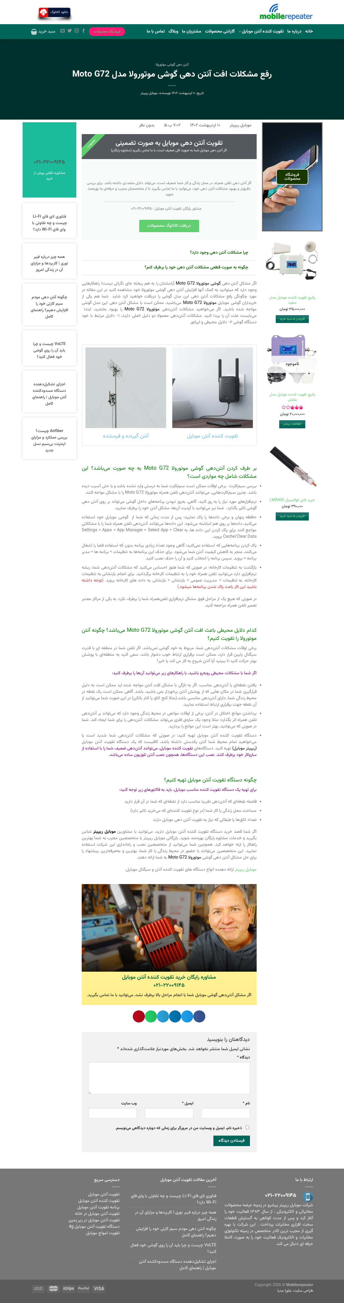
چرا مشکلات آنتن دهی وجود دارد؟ (219, 252)
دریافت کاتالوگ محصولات (169, 225)
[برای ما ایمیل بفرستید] (62, 31)
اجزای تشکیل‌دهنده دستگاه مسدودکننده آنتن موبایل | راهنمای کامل (49, 394)
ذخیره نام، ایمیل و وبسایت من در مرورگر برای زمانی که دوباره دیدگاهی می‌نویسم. (178, 1128)
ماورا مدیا (284, 1291)
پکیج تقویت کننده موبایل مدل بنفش (292, 397)
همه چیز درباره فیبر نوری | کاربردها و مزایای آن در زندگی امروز (49, 263)
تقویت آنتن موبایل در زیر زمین (94, 1220)
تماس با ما (156, 31)
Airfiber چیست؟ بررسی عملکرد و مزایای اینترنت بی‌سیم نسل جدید (49, 441)
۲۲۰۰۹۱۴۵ (144, 209)
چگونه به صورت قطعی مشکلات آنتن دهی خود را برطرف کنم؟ (196, 267)
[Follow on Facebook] (83, 31)
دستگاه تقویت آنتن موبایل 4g (94, 1226)
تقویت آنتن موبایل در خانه (97, 1214)
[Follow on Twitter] (69, 31)
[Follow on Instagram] (76, 31)
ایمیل (187, 1104)
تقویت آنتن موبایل (104, 1194)
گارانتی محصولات (220, 31)
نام (246, 1104)
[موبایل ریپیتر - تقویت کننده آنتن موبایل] (286, 12)
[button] (199, 1016)
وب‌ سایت (129, 1104)
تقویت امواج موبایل (103, 1233)
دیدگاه (243, 1058)
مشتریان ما (191, 31)
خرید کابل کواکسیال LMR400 (292, 500)
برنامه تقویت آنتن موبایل (98, 1207)
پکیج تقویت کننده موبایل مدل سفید (292, 300)
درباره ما (294, 31)
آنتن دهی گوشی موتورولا (172, 64)
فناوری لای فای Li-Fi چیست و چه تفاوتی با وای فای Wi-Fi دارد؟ (49, 223)
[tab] (169, 253)
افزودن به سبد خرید (292, 319)
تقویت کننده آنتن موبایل (263, 31)
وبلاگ (173, 31)
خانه (309, 31)
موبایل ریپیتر (149, 93)
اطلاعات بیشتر (292, 424)
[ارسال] (87, 12)
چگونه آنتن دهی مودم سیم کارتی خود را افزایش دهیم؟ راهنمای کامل (49, 307)
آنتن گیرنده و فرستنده (126, 436)
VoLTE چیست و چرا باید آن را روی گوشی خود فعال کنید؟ (49, 350)
